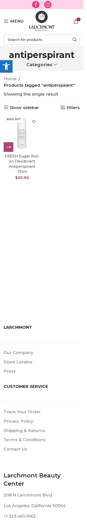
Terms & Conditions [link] (24, 439)
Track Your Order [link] (22, 411)
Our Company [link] (18, 352)
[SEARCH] (75, 40)
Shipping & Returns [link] (24, 430)
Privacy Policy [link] (18, 421)
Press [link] (10, 371)
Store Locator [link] (18, 362)
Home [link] (10, 78)
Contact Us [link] (15, 449)
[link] (6, 66)
